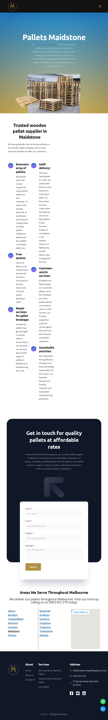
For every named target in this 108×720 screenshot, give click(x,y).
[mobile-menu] (95, 6)
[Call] (103, 709)
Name (28, 508)
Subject (29, 533)
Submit (33, 567)
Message (30, 545)
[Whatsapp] (103, 701)
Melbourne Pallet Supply (46, 44)
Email (28, 521)
